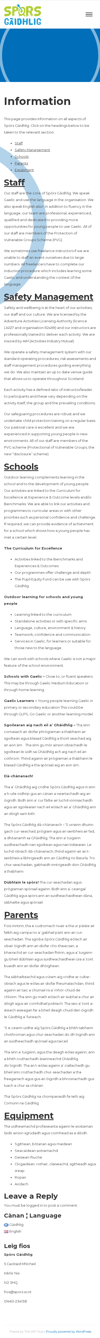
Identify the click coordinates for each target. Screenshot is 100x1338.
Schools (22, 157)
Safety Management (32, 150)
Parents (21, 163)
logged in (34, 1205)
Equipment (24, 170)
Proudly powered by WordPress (68, 1331)
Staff (19, 143)
